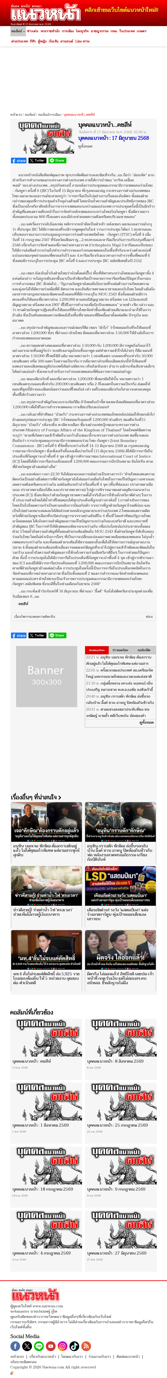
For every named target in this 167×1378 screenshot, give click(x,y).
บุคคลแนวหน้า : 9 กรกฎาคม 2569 (116, 1189)
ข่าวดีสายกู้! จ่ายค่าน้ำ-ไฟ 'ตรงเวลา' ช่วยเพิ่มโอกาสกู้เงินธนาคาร (43, 912)
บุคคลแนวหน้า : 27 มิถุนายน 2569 (116, 1253)
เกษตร (141, 31)
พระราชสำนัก (50, 31)
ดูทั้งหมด (85, 146)
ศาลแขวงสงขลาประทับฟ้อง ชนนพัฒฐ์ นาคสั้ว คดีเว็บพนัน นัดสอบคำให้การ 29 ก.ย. (117, 715)
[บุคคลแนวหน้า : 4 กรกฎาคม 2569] (46, 1229)
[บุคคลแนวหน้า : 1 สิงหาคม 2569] (46, 1101)
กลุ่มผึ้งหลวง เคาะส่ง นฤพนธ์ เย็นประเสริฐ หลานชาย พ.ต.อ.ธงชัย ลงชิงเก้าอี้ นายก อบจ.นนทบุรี (119, 689)
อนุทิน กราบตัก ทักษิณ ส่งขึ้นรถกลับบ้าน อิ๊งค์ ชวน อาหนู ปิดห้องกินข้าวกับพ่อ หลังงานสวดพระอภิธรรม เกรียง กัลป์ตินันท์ (120, 706)
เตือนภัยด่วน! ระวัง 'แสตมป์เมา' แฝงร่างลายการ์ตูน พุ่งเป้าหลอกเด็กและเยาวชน (117, 914)
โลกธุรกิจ (82, 31)
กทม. (114, 31)
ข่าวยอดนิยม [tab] (120, 650)
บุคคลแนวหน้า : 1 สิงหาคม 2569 (40, 1125)
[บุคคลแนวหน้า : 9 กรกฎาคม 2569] (121, 1165)
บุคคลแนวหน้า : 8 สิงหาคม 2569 (115, 1061)
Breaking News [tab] (96, 650)
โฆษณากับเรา (72, 1357)
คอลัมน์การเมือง (49, 115)
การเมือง (68, 31)
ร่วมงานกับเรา (100, 1357)
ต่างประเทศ (19, 41)
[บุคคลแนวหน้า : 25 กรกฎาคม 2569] (121, 1101)
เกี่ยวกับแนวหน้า (43, 1357)
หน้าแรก (16, 115)
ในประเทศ (127, 31)
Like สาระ (82, 41)
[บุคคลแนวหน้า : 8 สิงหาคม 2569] (121, 1037)
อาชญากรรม (99, 31)
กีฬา (33, 41)
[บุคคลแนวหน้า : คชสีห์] (46, 1037)
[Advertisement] (83, 78)
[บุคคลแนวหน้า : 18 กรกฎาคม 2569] (46, 1165)
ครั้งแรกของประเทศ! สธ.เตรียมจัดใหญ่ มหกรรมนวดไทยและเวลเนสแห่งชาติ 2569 (119, 676)
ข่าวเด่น (32, 31)
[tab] (83, 617)
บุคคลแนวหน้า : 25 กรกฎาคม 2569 (117, 1125)
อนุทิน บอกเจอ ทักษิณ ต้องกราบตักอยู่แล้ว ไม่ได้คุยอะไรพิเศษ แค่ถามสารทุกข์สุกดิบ (118, 663)
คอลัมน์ (30, 115)
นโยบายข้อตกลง (23, 1362)
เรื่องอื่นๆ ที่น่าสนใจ (34, 797)
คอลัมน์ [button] (17, 31)
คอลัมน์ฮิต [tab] (144, 650)
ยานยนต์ (66, 41)
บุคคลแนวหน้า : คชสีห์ (31, 1061)
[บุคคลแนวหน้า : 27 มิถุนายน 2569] (121, 1229)
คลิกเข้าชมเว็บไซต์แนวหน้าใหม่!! (121, 10)
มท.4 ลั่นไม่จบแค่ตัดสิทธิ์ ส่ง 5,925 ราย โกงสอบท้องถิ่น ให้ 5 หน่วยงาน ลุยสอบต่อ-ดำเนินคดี (46, 978)
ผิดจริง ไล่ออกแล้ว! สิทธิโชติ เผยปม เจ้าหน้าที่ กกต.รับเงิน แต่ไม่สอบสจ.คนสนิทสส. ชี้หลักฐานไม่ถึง (120, 978)
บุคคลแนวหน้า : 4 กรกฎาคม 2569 (41, 1253)
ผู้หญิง (42, 41)
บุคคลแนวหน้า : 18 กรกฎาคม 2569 (42, 1189)
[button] (83, 617)
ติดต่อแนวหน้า (128, 1357)
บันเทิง (53, 41)
